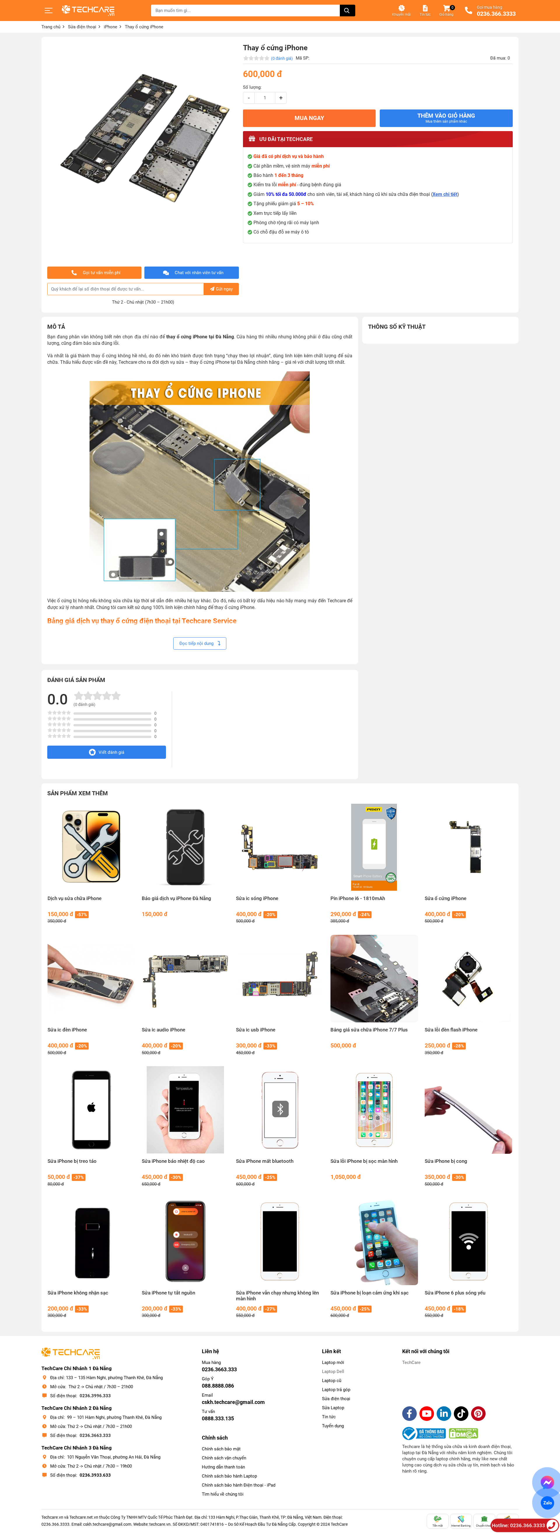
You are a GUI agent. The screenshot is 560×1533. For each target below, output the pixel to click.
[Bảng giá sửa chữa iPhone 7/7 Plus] (374, 979)
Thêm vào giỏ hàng (446, 117)
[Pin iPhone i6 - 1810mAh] (374, 847)
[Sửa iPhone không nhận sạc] (91, 1241)
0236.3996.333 (95, 1395)
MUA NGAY (309, 118)
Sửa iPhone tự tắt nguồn (168, 1293)
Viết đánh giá (111, 752)
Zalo (547, 1503)
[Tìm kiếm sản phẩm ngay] (347, 10)
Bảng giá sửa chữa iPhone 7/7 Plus (369, 1030)
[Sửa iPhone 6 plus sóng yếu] (468, 1241)
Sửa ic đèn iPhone (67, 1030)
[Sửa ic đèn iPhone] (91, 979)
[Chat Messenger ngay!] (547, 1482)
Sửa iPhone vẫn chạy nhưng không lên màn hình (277, 1295)
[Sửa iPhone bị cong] (468, 1110)
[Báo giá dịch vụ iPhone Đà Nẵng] (186, 847)
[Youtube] (426, 1413)
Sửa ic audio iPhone (163, 1030)
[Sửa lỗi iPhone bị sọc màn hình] (374, 1110)
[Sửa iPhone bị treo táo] (91, 1110)
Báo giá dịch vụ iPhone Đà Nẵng (176, 898)
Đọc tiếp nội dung (197, 643)
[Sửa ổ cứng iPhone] (468, 847)
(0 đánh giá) (282, 58)
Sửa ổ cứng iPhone (445, 898)
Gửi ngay (224, 289)
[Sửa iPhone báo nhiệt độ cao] (186, 1110)
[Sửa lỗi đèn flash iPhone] (468, 979)
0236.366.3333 (496, 14)
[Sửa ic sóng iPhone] (280, 847)
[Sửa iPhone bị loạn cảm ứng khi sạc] (374, 1241)
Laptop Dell (333, 1371)
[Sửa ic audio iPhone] (186, 979)
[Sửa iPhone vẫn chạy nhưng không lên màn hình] (280, 1241)
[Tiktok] (461, 1413)
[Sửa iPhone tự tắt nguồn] (186, 1241)
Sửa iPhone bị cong (446, 1161)
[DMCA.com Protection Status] (463, 1433)
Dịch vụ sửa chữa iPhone (75, 898)
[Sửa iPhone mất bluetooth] (280, 1110)
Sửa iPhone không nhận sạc (78, 1293)
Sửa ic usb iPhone (255, 1030)
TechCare (411, 1362)
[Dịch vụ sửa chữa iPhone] (91, 847)
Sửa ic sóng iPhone (257, 898)
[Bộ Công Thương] (425, 1433)
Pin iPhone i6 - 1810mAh (357, 898)
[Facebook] (409, 1413)
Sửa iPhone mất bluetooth (264, 1161)
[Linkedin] (444, 1413)
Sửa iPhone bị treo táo (72, 1161)
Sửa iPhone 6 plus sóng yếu (455, 1293)
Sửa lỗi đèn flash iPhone (451, 1030)
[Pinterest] (478, 1413)
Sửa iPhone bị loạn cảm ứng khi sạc (369, 1293)
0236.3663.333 (95, 1435)
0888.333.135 (218, 1418)
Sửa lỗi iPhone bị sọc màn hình (364, 1161)
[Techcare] (88, 10)
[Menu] (48, 10)
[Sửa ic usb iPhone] (280, 979)
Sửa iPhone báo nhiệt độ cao (173, 1161)
